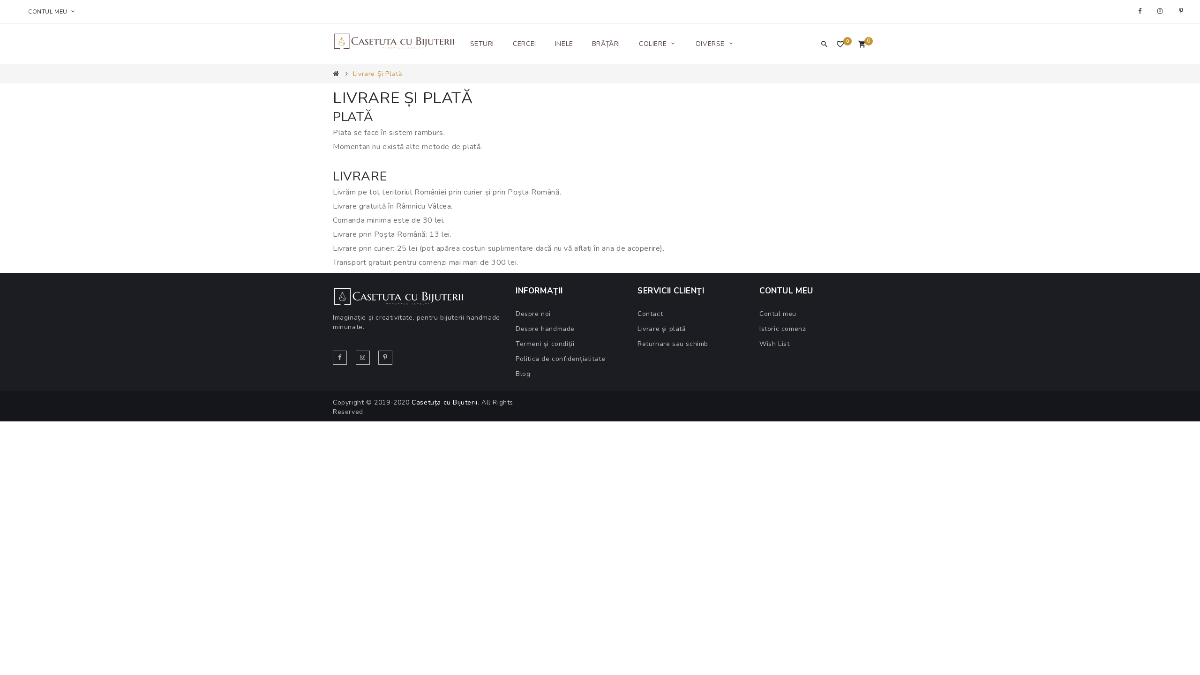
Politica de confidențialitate (560, 358)
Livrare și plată (377, 73)
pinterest (1182, 11)
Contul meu (777, 313)
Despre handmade (545, 328)
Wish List (774, 343)
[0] (861, 45)
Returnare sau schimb (673, 343)
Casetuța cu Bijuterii (445, 402)
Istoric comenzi (783, 328)
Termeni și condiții (545, 343)
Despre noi (533, 313)
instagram (1161, 11)
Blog (523, 373)
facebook (1141, 11)
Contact (650, 313)
